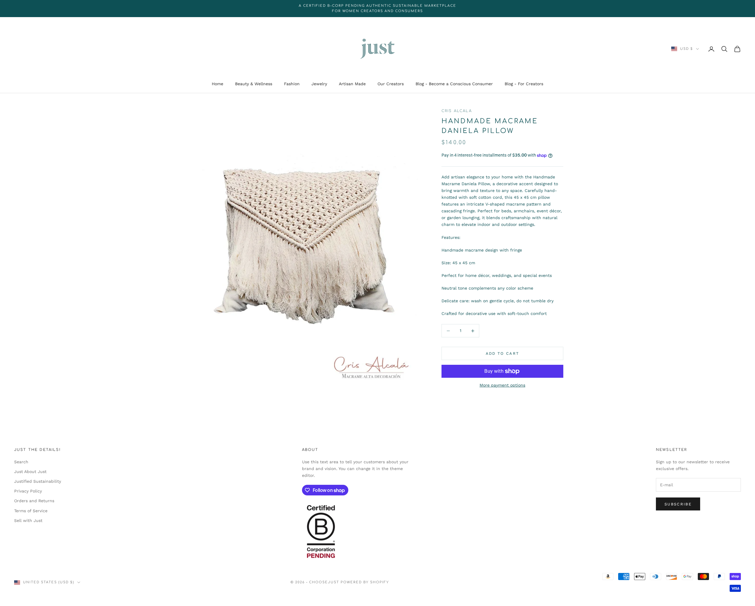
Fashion (292, 84)
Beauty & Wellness (253, 84)
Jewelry (319, 84)
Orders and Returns (34, 500)
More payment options (502, 385)
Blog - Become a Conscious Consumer (454, 84)
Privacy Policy (28, 491)
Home (217, 84)
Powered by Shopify (365, 582)
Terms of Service (30, 510)
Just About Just (30, 471)
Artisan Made (352, 84)
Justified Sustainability (37, 481)
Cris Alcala (456, 111)
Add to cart (502, 353)
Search (21, 461)
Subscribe (678, 504)
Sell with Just (28, 520)
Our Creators (391, 84)
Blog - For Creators (524, 84)
